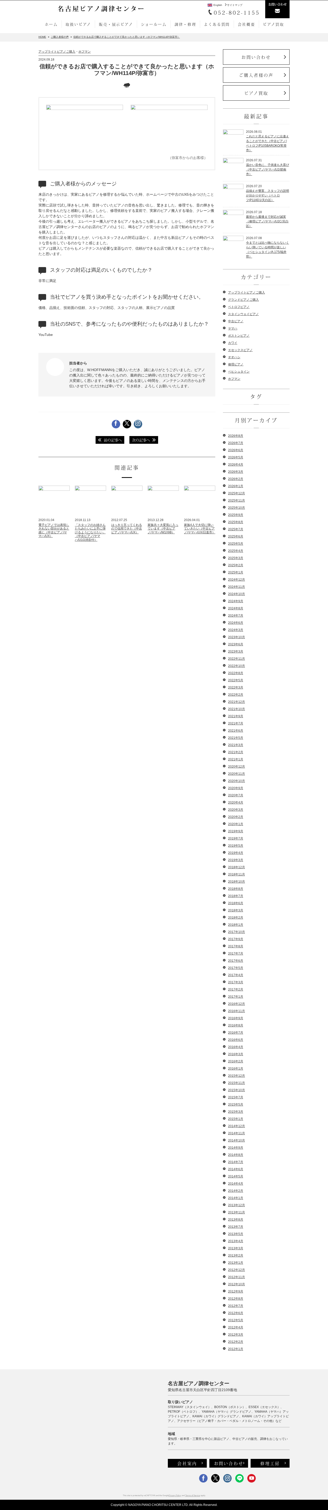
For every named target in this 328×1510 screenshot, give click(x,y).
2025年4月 (235, 551)
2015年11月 (236, 1083)
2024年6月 (235, 623)
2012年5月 (235, 1320)
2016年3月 (235, 1054)
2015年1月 (235, 1119)
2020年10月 (236, 781)
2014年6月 (235, 1169)
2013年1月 (235, 1262)
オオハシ (234, 357)
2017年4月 (235, 975)
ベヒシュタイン (239, 371)
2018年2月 (235, 917)
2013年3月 (235, 1248)
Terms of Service (192, 1495)
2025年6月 (235, 536)
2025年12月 (236, 493)
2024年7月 (235, 615)
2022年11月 (236, 658)
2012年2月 (235, 1342)
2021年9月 (235, 716)
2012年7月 (235, 1306)
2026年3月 (235, 472)
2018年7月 (235, 896)
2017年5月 (235, 968)
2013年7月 (235, 1227)
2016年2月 (235, 1061)
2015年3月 (235, 1111)
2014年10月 (236, 1140)
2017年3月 (235, 982)
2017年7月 (235, 953)
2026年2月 (235, 479)
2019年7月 (235, 838)
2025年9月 (235, 515)
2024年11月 (236, 587)
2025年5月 (235, 543)
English (217, 5)
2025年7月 (235, 529)
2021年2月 (235, 752)
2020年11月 (236, 774)
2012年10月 (236, 1284)
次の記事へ (141, 439)
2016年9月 (235, 1018)
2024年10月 (236, 594)
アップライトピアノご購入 (56, 51)
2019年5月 (235, 845)
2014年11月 (236, 1133)
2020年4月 (235, 802)
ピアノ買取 (273, 24)
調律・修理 (185, 24)
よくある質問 (217, 24)
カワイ (232, 343)
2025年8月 (235, 522)
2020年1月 (235, 824)
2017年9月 (235, 939)
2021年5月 (235, 738)
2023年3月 (235, 651)
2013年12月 (236, 1205)
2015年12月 (236, 1076)
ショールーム (154, 24)
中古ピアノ (235, 321)
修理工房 (270, 1463)
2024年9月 (235, 601)
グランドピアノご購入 (243, 299)
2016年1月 (235, 1068)
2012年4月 (235, 1327)
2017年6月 (235, 960)
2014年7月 (235, 1162)
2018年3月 (235, 910)
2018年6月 (235, 903)
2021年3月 (235, 745)
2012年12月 (236, 1270)
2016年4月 (235, 1047)
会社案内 (187, 1463)
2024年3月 (235, 630)
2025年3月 (235, 558)
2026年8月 (235, 436)
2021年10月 (236, 709)
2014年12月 (236, 1126)
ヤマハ (232, 328)
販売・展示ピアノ (116, 24)
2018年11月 (236, 874)
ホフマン (84, 51)
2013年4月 (235, 1241)
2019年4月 (235, 853)
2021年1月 (235, 759)
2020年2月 (235, 817)
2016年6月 (235, 1040)
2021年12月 (236, 702)
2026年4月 (235, 464)
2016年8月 (235, 1025)
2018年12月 (236, 867)
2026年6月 (235, 450)
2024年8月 (235, 608)
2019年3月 (235, 860)
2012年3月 (235, 1334)
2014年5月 (235, 1176)
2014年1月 (235, 1198)
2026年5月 (235, 457)
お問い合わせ (256, 57)
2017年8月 (235, 946)
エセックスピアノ (240, 350)
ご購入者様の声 (256, 75)
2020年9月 (235, 788)
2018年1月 (235, 925)
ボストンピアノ (239, 335)
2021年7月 (235, 723)
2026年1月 (235, 486)
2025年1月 (235, 572)
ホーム (51, 24)
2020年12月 (236, 766)
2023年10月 (236, 637)
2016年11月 (236, 1011)
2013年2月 (235, 1255)
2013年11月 (236, 1212)
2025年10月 (236, 507)
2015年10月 (236, 1090)
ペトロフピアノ (239, 307)
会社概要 (246, 24)
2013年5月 (235, 1234)
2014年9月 (235, 1147)
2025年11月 (236, 500)
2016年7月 (235, 1032)
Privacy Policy (175, 1495)
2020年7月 (235, 795)
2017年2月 (235, 989)
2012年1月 (235, 1349)
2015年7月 (235, 1097)
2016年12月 (236, 1004)
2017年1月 (235, 996)
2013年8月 (235, 1219)
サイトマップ (234, 5)
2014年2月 (235, 1191)
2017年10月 (236, 932)
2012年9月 (235, 1291)
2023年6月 (235, 644)
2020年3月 (235, 809)
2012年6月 (235, 1313)
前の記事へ (113, 439)
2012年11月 (236, 1277)
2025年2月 (235, 565)
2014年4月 (235, 1183)
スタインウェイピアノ (243, 314)
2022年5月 (235, 680)
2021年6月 (235, 730)
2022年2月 (235, 694)
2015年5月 (235, 1104)
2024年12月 (236, 579)
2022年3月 (235, 687)
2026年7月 (235, 443)
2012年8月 (235, 1298)
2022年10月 (236, 666)
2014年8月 (235, 1155)
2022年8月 (235, 673)
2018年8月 (235, 889)
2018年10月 (236, 881)
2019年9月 (235, 831)
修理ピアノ (235, 364)
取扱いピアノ (78, 24)
